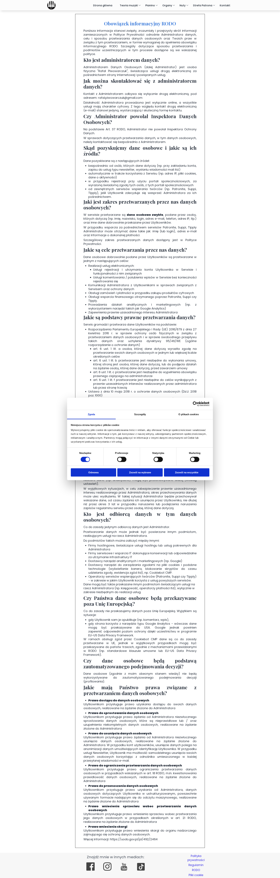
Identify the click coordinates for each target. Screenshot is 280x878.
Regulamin (196, 865)
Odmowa (93, 472)
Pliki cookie (196, 875)
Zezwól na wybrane (140, 472)
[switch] (121, 459)
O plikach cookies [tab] (188, 414)
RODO (196, 870)
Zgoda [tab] (91, 414)
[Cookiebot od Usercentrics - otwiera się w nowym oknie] (195, 403)
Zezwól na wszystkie (186, 472)
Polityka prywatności (196, 858)
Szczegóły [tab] (140, 414)
